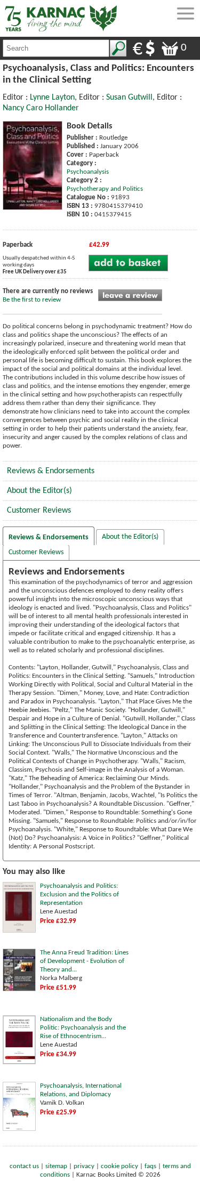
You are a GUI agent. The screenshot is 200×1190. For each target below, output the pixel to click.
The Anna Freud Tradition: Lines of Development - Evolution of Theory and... (84, 961)
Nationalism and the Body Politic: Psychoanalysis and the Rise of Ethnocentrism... (83, 1028)
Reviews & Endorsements (50, 471)
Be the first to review (32, 299)
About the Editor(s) (39, 491)
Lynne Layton (52, 97)
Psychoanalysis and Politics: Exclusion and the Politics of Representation (79, 894)
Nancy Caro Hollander (41, 108)
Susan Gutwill (129, 97)
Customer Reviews (39, 510)
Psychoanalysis (88, 171)
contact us (24, 1166)
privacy (84, 1166)
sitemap (56, 1166)
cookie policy (119, 1166)
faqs (150, 1166)
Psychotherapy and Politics (105, 188)
